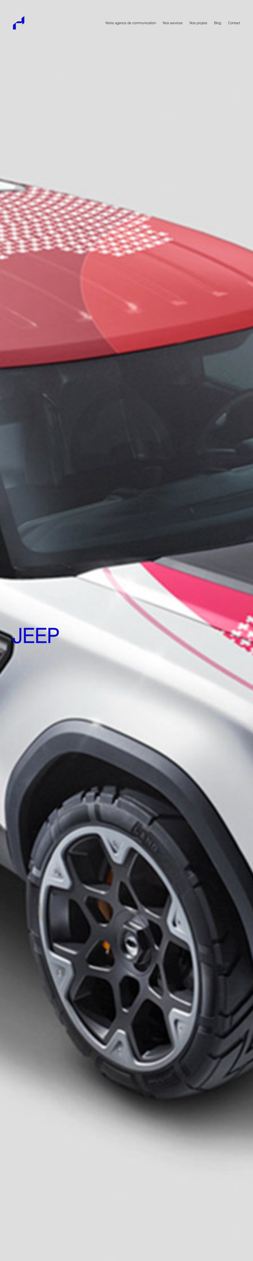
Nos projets (198, 23)
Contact (234, 23)
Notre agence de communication (131, 23)
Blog (217, 23)
